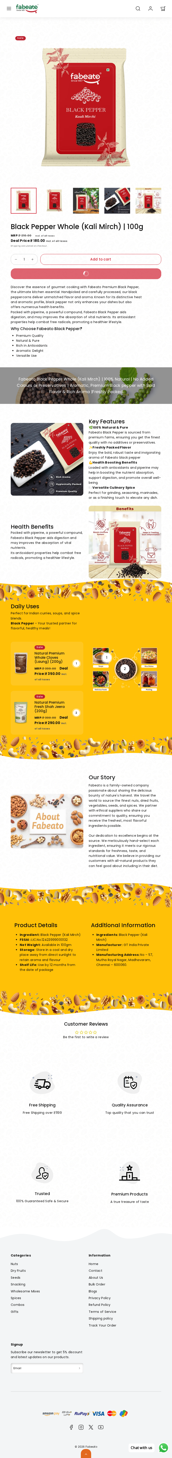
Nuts (14, 1264)
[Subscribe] (79, 1368)
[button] (9, 8)
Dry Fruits (18, 1270)
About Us (96, 1277)
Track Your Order (102, 1325)
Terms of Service (102, 1311)
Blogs (93, 1291)
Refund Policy (100, 1305)
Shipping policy (101, 1318)
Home (93, 1264)
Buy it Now (53, 272)
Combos (18, 1305)
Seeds (15, 1277)
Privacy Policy (100, 1298)
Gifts (14, 1311)
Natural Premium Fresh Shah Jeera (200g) (49, 706)
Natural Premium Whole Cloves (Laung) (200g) (49, 657)
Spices (16, 1298)
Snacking (18, 1284)
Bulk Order (97, 1284)
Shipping (16, 245)
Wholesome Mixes (25, 1291)
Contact (95, 1270)
